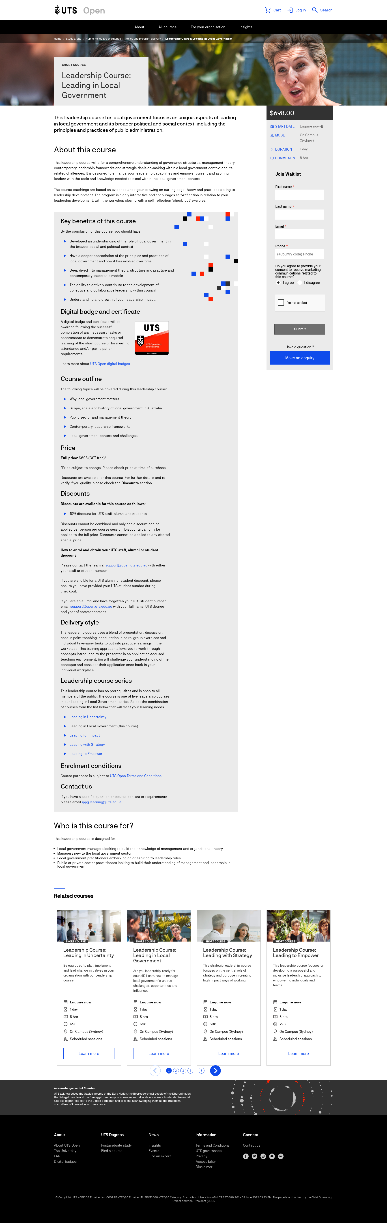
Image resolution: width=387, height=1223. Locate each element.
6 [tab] (201, 1070)
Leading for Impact (85, 735)
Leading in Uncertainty (88, 717)
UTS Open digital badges (110, 364)
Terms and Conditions (212, 1145)
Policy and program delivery (143, 38)
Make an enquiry (299, 357)
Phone (280, 246)
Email (279, 227)
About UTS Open (67, 1145)
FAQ (57, 1156)
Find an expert (159, 1156)
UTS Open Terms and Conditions (135, 776)
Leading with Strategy (87, 744)
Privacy (201, 1156)
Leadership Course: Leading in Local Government (198, 38)
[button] (155, 1070)
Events (153, 1151)
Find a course (112, 1151)
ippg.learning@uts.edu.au (102, 802)
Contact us (251, 1145)
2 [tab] (176, 1070)
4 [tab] (190, 1070)
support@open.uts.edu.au (126, 565)
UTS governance (209, 1151)
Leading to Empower (86, 754)
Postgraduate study (116, 1145)
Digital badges (65, 1161)
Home (57, 38)
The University (65, 1151)
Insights (154, 1145)
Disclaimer (204, 1167)
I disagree (312, 283)
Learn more (89, 1053)
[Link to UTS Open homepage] (80, 10)
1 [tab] (169, 1070)
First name (283, 187)
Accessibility (206, 1161)
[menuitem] (139, 27)
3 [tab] (183, 1070)
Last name (283, 207)
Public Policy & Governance (103, 38)
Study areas (73, 38)
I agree (288, 283)
